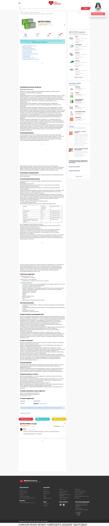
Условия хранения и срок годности (30, 59)
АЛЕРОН (77, 60)
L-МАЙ (77, 92)
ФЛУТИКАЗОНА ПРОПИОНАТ (79, 100)
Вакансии (77, 497)
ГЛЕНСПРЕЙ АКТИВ (80, 111)
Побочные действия (27, 51)
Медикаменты (62, 492)
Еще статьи (79, 176)
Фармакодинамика (26, 47)
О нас (20, 489)
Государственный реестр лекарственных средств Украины (81, 505)
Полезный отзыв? (29, 433)
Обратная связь (23, 491)
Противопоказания (27, 52)
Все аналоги (79, 77)
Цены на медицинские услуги (82, 496)
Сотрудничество (23, 492)
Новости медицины (63, 497)
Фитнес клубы (78, 494)
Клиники (61, 489)
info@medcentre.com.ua (29, 502)
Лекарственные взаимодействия (30, 53)
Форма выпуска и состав (28, 57)
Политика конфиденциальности (27, 497)
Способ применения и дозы (29, 49)
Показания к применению (28, 48)
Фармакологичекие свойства (29, 45)
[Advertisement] (42, 73)
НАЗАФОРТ (78, 117)
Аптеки (45, 489)
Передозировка (26, 56)
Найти (85, 8)
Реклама (21, 494)
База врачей (46, 491)
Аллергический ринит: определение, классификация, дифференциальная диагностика (78, 161)
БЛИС (76, 106)
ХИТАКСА (77, 87)
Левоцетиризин (43, 403)
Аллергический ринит (25, 413)
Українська (46, 503)
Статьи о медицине (79, 492)
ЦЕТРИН (77, 52)
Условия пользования (24, 496)
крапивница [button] (25, 285)
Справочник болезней (80, 491)
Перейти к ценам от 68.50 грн (39, 42)
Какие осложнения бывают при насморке (81, 149)
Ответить (39, 433)
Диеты (44, 496)
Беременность (46, 493)
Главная (21, 12)
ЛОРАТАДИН (78, 44)
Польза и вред (62, 499)
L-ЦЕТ (76, 36)
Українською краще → (98, 13)
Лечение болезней (63, 491)
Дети (44, 494)
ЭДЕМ (76, 69)
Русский (45, 505)
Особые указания (26, 55)
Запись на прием (47, 498)
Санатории (77, 489)
